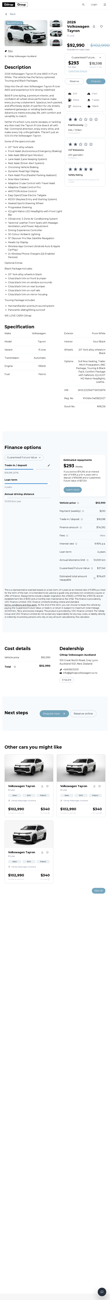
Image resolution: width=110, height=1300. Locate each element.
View (102, 535)
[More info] (78, 503)
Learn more (72, 489)
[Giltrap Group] (15, 4)
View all (98, 890)
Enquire (96, 81)
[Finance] (48, 813)
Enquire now (51, 713)
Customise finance (77, 71)
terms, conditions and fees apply (21, 605)
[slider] (34, 469)
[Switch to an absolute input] (48, 465)
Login (94, 4)
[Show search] (83, 4)
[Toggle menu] (105, 4)
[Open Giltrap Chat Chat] (102, 1292)
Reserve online (83, 713)
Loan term (11, 479)
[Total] (15, 667)
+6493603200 (71, 669)
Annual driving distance (19, 494)
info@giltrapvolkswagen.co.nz (80, 673)
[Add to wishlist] (101, 26)
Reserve (74, 81)
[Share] (94, 26)
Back (13, 14)
